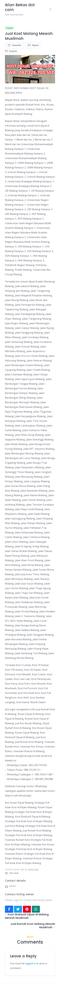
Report (35, 45)
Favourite (16, 45)
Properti (13, 50)
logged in (30, 963)
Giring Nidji (33, 869)
